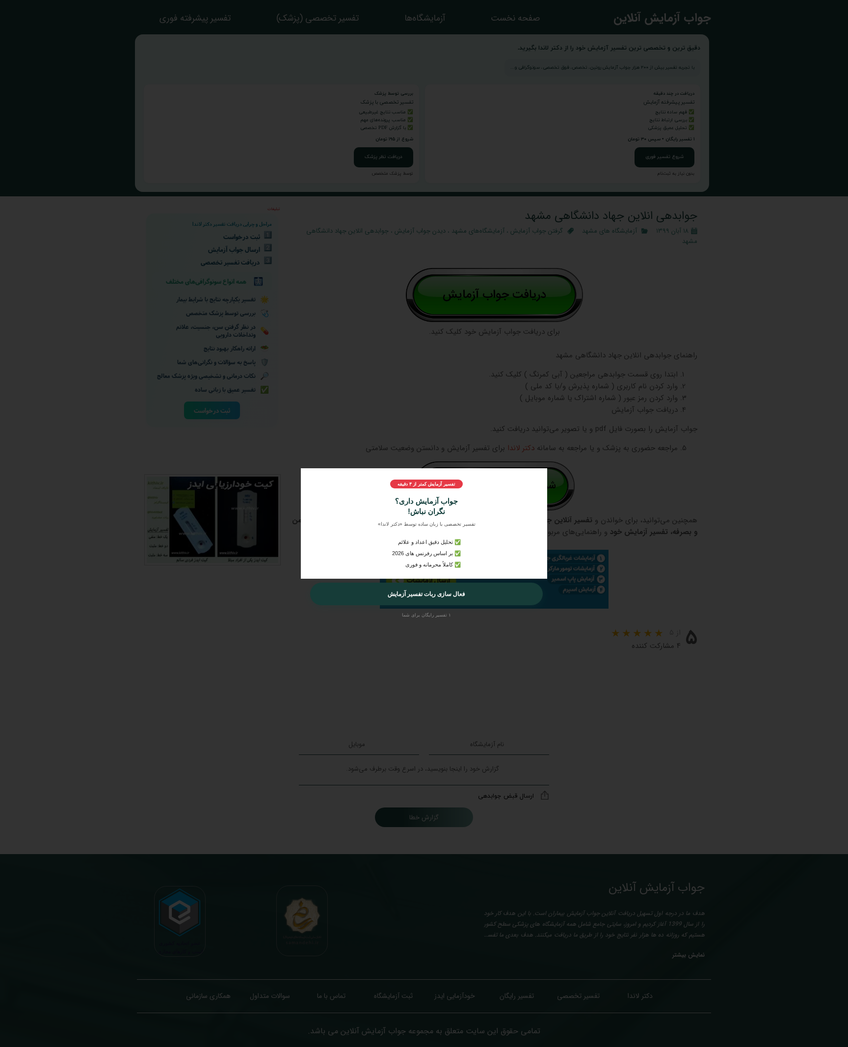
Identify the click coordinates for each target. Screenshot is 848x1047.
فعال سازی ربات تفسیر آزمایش (426, 594)
